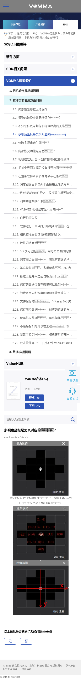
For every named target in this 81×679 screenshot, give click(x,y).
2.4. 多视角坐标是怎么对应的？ (40, 134)
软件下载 (16, 24)
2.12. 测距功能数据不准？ (35, 201)
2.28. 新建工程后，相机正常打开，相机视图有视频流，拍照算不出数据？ (44, 334)
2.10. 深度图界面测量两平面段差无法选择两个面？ (44, 184)
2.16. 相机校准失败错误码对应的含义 (36, 234)
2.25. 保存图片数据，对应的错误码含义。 (44, 309)
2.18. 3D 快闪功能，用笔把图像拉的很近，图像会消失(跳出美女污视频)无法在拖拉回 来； (44, 251)
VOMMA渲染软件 (50, 33)
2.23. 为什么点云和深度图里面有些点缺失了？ (44, 293)
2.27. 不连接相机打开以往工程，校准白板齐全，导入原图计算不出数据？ (44, 326)
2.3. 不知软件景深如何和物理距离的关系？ (44, 126)
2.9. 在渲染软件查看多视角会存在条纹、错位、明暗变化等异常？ (44, 176)
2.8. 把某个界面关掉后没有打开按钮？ (43, 167)
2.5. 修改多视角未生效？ (31, 142)
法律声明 (27, 669)
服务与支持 (23, 33)
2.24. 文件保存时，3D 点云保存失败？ (44, 301)
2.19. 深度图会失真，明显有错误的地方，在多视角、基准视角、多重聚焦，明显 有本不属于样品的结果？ (44, 259)
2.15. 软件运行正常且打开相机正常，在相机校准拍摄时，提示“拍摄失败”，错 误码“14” (44, 226)
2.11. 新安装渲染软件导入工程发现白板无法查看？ (44, 192)
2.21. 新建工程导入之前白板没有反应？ (40, 276)
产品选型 (72, 380)
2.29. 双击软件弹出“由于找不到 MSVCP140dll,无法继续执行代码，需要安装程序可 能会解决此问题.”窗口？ (44, 343)
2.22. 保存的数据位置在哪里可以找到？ (43, 284)
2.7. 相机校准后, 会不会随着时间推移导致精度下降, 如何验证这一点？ (44, 159)
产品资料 (40, 24)
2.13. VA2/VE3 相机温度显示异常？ (38, 209)
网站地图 (5, 677)
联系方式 (72, 399)
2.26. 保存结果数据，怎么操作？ (42, 318)
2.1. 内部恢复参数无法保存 (29, 109)
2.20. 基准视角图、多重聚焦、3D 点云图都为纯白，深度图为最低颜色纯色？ (44, 268)
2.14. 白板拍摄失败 (24, 217)
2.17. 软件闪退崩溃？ (30, 242)
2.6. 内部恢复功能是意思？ (34, 151)
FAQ (65, 24)
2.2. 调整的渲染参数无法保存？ (37, 117)
